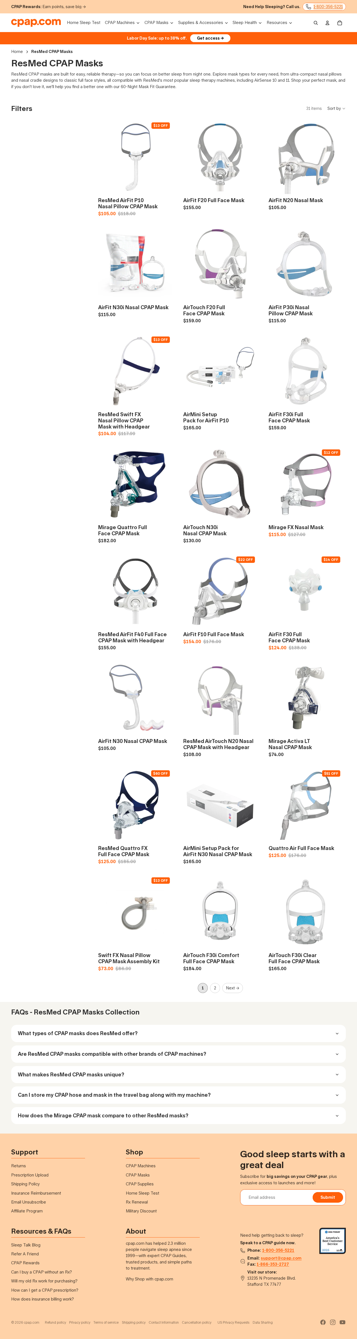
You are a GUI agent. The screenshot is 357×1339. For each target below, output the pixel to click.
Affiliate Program (27, 1211)
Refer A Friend (25, 1253)
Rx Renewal (137, 1202)
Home (17, 51)
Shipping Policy (25, 1183)
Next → (232, 988)
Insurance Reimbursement (36, 1193)
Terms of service (106, 1322)
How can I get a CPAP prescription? (44, 1290)
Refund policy (55, 1322)
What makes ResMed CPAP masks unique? (71, 1074)
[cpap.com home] (36, 23)
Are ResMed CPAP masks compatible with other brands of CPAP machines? (112, 1054)
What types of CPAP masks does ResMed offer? (78, 1033)
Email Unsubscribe (28, 1202)
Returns (18, 1165)
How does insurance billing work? (42, 1299)
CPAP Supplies (140, 1183)
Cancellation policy (196, 1322)
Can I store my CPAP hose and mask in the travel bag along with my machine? (114, 1095)
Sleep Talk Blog (25, 1245)
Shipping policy (134, 1322)
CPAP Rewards (25, 1262)
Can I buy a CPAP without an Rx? (41, 1272)
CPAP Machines (141, 1165)
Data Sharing (263, 1322)
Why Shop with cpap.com (149, 1279)
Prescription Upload (30, 1175)
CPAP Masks (138, 1175)
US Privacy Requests (233, 1322)
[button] (336, 108)
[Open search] (316, 23)
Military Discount (141, 1211)
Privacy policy (79, 1322)
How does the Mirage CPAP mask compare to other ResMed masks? (103, 1115)
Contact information (164, 1322)
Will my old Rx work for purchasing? (44, 1281)
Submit (327, 1197)
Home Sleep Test (142, 1193)
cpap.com (31, 1322)
